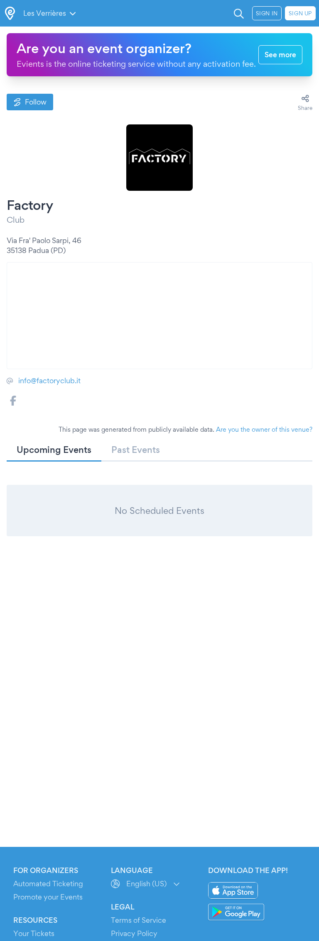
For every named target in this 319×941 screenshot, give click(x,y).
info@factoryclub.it (49, 380)
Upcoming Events (54, 449)
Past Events (135, 449)
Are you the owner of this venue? (264, 429)
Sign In (267, 13)
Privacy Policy (134, 933)
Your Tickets (33, 933)
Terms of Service (138, 920)
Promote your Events (48, 896)
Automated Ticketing (48, 883)
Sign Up (300, 13)
